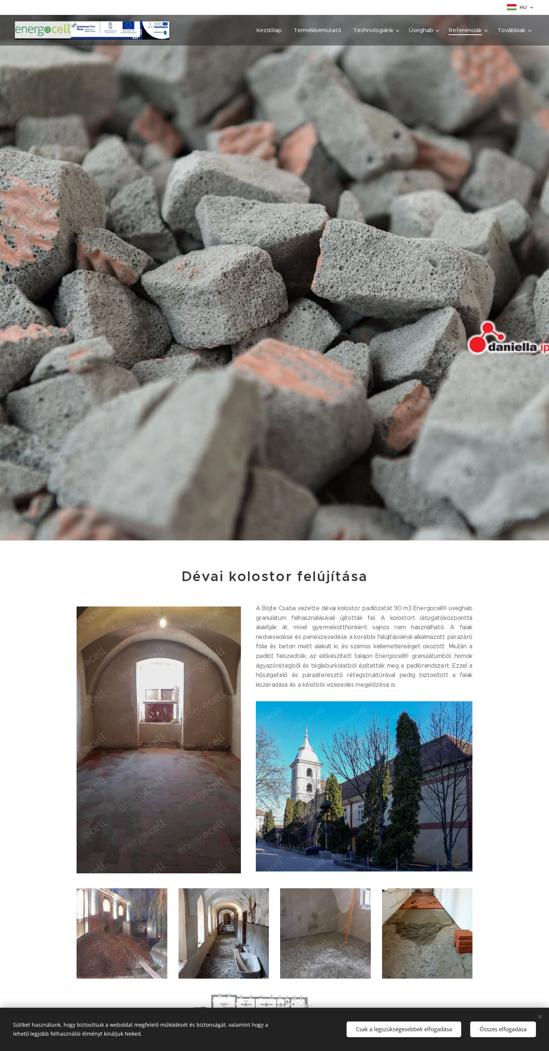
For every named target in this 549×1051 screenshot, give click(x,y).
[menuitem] (271, 30)
